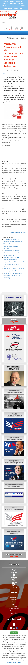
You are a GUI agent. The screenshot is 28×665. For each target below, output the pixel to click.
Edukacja (13, 3)
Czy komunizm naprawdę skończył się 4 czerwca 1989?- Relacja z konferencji (13, 275)
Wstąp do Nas (14, 609)
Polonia (4, 6)
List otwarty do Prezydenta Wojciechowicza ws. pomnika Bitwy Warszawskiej (14, 242)
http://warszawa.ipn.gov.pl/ (17, 232)
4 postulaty (14, 597)
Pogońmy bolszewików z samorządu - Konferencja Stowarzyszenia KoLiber (14, 264)
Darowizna (14, 611)
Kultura (5, 3)
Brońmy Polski (20, 6)
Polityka (5, 1)
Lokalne (11, 6)
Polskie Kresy (8, 8)
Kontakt (14, 613)
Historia (20, 3)
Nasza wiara (18, 8)
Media (12, 1)
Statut (14, 602)
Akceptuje (14, 632)
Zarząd (14, 604)
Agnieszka (6, 73)
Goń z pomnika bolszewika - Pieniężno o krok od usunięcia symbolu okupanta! (12, 253)
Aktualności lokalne (16, 38)
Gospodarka (19, 1)
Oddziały (14, 606)
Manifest (14, 599)
